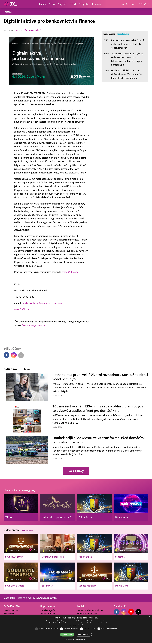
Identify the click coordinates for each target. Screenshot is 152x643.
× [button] (149, 617)
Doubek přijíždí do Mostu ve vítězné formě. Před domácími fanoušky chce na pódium (126, 74)
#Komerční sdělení (33, 30)
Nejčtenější (123, 34)
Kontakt (81, 606)
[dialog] (76, 629)
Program (61, 4)
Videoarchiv (9, 613)
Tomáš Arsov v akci (48, 613)
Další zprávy (76, 471)
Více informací (78, 625)
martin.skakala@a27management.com (42, 303)
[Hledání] (123, 4)
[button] (76, 639)
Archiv (52, 4)
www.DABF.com (70, 272)
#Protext (19, 30)
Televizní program (11, 610)
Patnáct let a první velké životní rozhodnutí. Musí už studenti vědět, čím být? (127, 44)
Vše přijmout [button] (67, 634)
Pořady (42, 4)
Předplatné (84, 4)
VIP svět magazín (47, 610)
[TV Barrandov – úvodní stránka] (11, 4)
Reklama (96, 4)
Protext (72, 4)
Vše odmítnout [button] (83, 634)
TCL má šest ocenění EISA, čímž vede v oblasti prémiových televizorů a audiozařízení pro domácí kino (127, 59)
